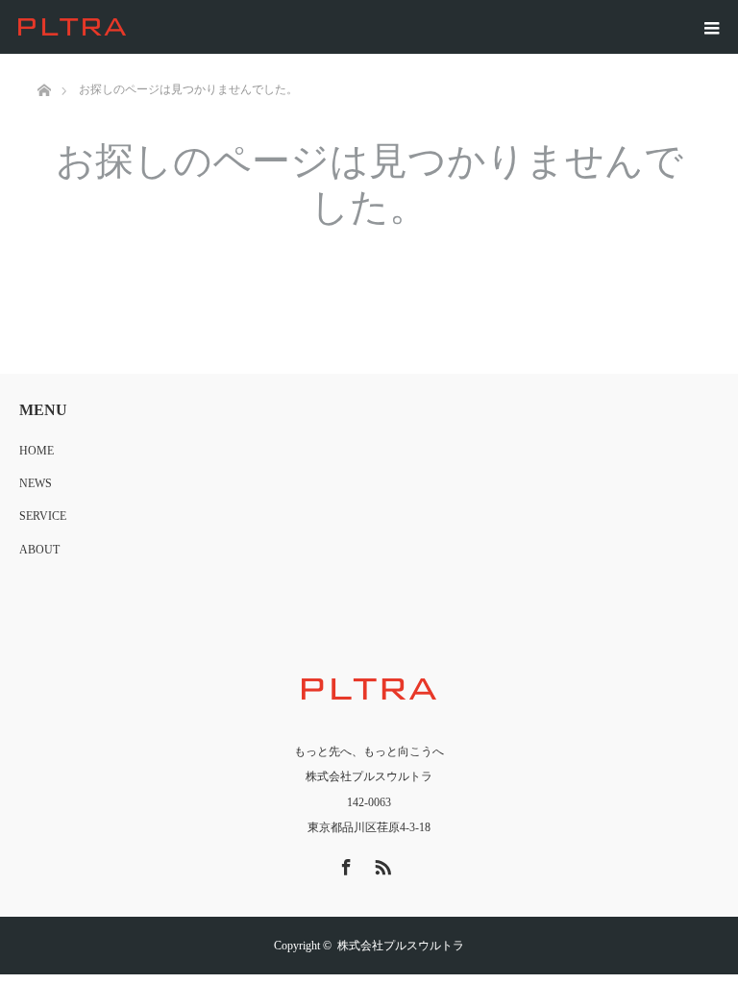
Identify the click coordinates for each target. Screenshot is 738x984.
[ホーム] (43, 61)
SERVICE (42, 516)
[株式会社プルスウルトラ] (129, 27)
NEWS (35, 483)
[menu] (711, 27)
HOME (36, 450)
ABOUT (39, 549)
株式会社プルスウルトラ (400, 945)
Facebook (344, 863)
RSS (380, 863)
